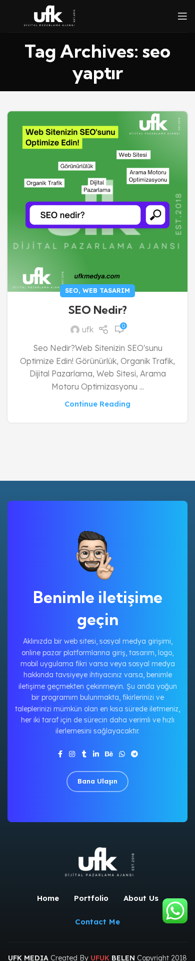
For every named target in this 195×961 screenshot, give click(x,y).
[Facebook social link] (60, 754)
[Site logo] (48, 15)
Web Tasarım (106, 290)
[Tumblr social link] (84, 754)
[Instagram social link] (72, 754)
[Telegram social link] (134, 754)
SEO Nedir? (97, 310)
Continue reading (97, 404)
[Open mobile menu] (182, 16)
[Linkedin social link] (96, 754)
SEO (71, 290)
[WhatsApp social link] (122, 754)
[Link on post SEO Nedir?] (98, 201)
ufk (88, 329)
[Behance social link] (109, 754)
